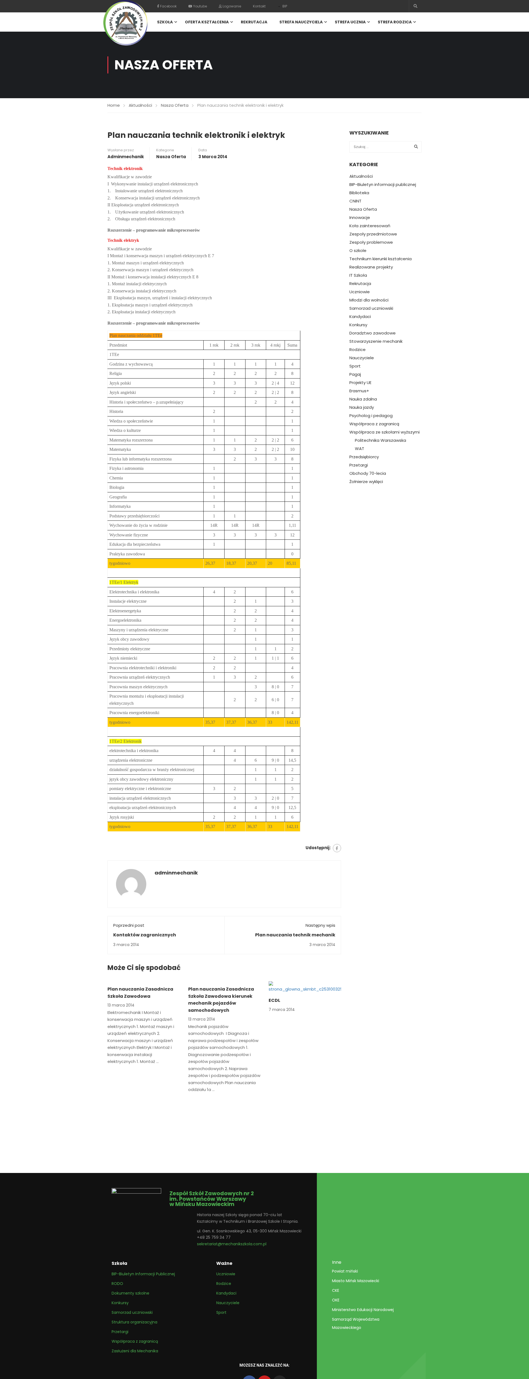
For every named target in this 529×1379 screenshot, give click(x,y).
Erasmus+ (359, 391)
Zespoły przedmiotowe (373, 234)
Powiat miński (345, 1271)
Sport (355, 366)
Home (113, 105)
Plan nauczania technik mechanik (295, 935)
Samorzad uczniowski (371, 308)
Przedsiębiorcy (364, 457)
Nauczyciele (361, 358)
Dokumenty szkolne (130, 1293)
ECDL (274, 1000)
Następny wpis (320, 925)
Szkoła (165, 22)
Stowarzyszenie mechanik (376, 341)
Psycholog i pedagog (371, 415)
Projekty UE (360, 382)
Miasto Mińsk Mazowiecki (355, 1281)
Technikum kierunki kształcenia (380, 259)
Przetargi (358, 465)
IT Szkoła (358, 275)
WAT (359, 448)
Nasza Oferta (174, 105)
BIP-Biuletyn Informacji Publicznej (143, 1274)
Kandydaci (360, 316)
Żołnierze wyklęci (366, 481)
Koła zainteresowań (369, 226)
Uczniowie (359, 292)
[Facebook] (337, 848)
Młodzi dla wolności (368, 300)
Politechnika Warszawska (380, 440)
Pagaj (355, 374)
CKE (335, 1290)
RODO (117, 1283)
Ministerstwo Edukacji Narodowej (363, 1309)
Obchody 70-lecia (367, 473)
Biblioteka (359, 193)
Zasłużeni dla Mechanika (135, 1351)
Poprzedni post (128, 925)
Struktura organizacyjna (134, 1322)
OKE (335, 1300)
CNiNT (355, 201)
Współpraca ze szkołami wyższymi (384, 432)
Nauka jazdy (361, 407)
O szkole (357, 250)
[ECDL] (305, 986)
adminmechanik (125, 157)
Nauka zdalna (363, 399)
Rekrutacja (254, 22)
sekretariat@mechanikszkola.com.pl (231, 1244)
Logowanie (231, 6)
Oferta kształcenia (207, 22)
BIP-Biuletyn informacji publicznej (382, 184)
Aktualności (140, 105)
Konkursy (358, 325)
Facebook (168, 6)
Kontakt (259, 6)
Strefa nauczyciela (301, 22)
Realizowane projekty (371, 267)
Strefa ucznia (350, 22)
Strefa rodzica (395, 22)
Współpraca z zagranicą (374, 424)
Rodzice (357, 349)
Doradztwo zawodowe (372, 333)
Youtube (199, 6)
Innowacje (359, 217)
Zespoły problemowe (371, 242)
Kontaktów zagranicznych (144, 935)
